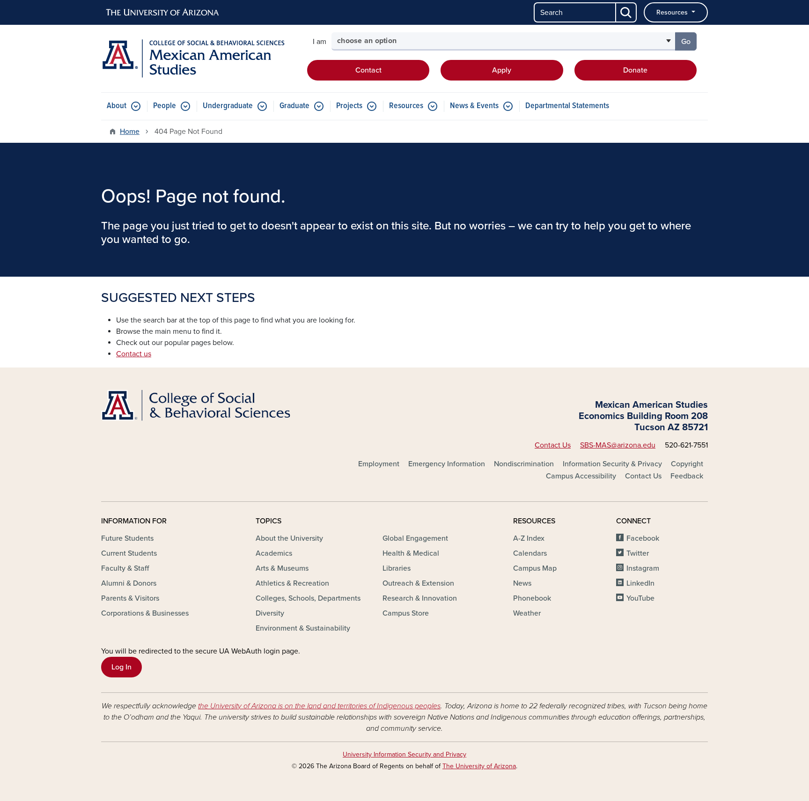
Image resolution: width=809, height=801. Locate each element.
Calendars (530, 553)
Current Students (129, 553)
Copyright (687, 464)
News (522, 583)
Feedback (686, 476)
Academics (274, 553)
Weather (527, 613)
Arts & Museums (282, 568)
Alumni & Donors (128, 583)
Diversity (270, 613)
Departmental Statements (567, 106)
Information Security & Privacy (612, 464)
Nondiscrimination (524, 464)
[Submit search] (626, 12)
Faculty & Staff (125, 568)
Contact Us (553, 445)
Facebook (642, 538)
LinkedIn (640, 583)
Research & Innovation (419, 598)
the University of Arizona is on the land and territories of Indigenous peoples (319, 706)
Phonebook (532, 598)
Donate (635, 70)
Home (130, 131)
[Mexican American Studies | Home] (198, 58)
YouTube (640, 598)
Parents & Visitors (130, 598)
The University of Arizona (479, 766)
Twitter (637, 553)
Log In (121, 667)
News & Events (474, 106)
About (116, 106)
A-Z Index (528, 538)
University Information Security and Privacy (404, 754)
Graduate (294, 106)
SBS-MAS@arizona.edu (617, 445)
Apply (501, 70)
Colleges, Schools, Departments (308, 598)
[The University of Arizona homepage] (163, 12)
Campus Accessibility (581, 476)
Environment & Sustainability (303, 628)
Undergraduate (228, 106)
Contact (368, 70)
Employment (378, 464)
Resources (673, 12)
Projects (349, 106)
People (164, 106)
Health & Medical (410, 553)
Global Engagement (415, 538)
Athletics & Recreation (292, 583)
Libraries (396, 568)
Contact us (133, 354)
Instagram (642, 568)
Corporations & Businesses (145, 613)
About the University (289, 538)
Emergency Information (446, 464)
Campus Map (535, 568)
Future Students (127, 538)
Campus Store (405, 613)
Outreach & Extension (418, 583)
